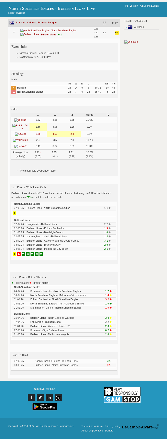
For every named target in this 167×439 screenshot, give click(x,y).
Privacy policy (112, 426)
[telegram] (58, 397)
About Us (86, 430)
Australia (139, 27)
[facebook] (31, 397)
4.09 (55, 133)
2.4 (72, 133)
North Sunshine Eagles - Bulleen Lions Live (51, 8)
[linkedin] (49, 397)
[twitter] (40, 397)
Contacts (98, 430)
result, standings (16, 12)
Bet (116, 33)
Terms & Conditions (92, 426)
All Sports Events (149, 5)
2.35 (38, 133)
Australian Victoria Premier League (36, 22)
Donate (109, 430)
